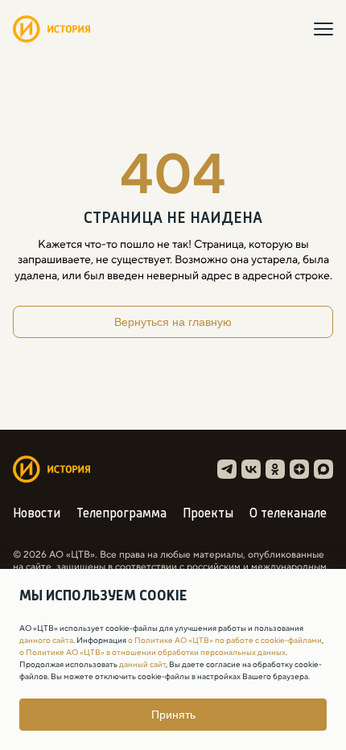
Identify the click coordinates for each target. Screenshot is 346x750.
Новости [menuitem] (36, 514)
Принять (173, 714)
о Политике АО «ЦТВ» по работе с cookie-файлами (225, 640)
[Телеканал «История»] (51, 29)
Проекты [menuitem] (208, 514)
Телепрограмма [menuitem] (121, 514)
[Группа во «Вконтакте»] (251, 469)
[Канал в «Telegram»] (227, 469)
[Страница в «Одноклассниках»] (275, 469)
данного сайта (46, 640)
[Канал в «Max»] (323, 469)
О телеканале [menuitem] (288, 514)
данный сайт (142, 664)
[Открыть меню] (323, 29)
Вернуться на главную (173, 321)
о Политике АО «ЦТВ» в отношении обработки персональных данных (152, 652)
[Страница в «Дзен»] (299, 469)
